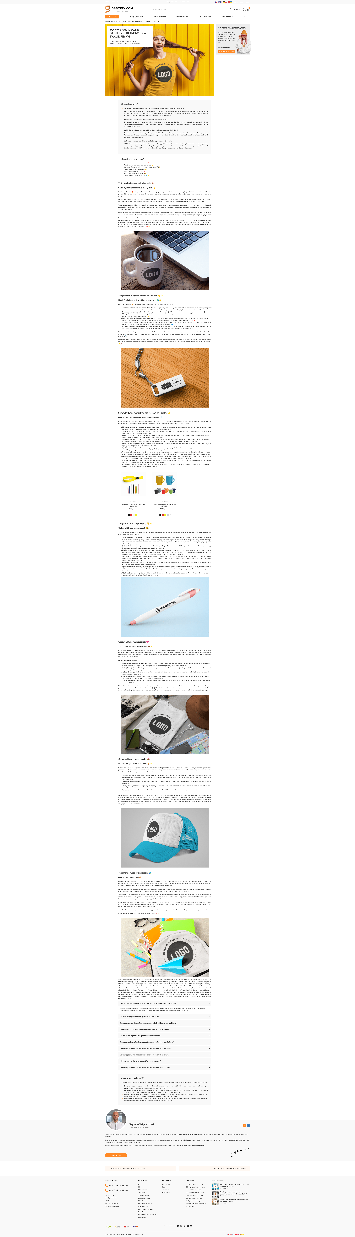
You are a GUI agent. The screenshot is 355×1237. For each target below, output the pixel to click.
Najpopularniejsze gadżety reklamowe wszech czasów (127, 1168)
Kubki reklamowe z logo (194, 1190)
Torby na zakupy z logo (193, 1201)
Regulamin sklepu (144, 1198)
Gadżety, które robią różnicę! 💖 (135, 171)
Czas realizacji (143, 1206)
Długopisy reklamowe (136, 16)
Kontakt (247, 2)
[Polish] (226, 2)
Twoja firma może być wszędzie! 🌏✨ (136, 175)
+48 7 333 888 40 (125, 2)
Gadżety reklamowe (111, 21)
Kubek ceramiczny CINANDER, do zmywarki (165, 505)
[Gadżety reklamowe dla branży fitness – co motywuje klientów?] (215, 1187)
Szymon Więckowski (141, 1124)
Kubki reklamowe (227, 16)
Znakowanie (142, 1192)
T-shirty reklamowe (205, 16)
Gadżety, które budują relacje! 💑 (135, 173)
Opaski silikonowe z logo (143, 448)
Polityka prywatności (145, 1203)
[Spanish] (229, 2)
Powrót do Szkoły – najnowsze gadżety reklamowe (229, 1168)
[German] (224, 2)
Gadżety (111, 16)
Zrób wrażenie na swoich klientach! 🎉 (136, 163)
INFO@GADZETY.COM (172, 2)
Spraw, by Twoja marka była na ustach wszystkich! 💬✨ (142, 167)
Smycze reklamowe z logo (194, 1195)
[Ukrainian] (231, 2)
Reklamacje (166, 1192)
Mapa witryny (142, 1217)
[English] (219, 2)
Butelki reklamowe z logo (194, 1198)
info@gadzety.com (111, 1198)
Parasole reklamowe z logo (195, 1192)
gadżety (133, 332)
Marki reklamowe (144, 1190)
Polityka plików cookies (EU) (147, 1214)
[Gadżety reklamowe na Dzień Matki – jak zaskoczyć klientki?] (215, 1202)
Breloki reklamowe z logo (194, 1184)
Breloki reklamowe (160, 16)
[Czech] (216, 2)
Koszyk (164, 1187)
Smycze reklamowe (182, 16)
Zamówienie (166, 1190)
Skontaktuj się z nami (226, 51)
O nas (236, 2)
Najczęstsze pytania (111, 1203)
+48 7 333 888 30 (115, 2)
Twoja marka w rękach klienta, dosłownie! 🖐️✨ (139, 165)
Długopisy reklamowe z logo (195, 1187)
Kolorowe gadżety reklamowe (196, 1203)
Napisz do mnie (116, 1155)
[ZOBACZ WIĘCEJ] (133, 484)
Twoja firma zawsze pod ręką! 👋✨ (136, 169)
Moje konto (166, 1184)
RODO (140, 1201)
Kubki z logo (130, 431)
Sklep (244, 16)
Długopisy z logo (175, 427)
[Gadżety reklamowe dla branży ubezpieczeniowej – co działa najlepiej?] (215, 1194)
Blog (241, 2)
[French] (221, 2)
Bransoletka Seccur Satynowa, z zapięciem (133, 505)
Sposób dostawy (143, 1195)
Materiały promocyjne (145, 1209)
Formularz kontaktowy (112, 1206)
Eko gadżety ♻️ (191, 1206)
